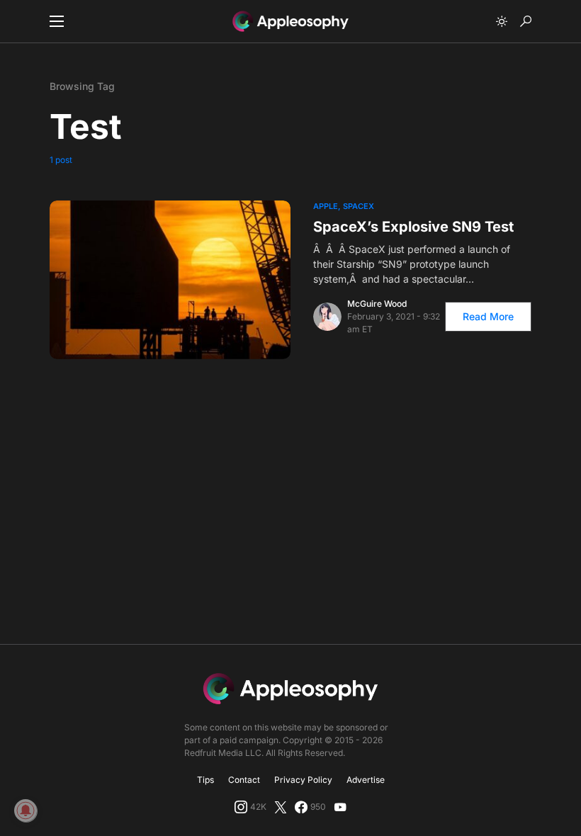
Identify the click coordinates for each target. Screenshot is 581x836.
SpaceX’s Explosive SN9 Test (413, 226)
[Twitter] (280, 807)
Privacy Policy (303, 779)
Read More (488, 316)
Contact (244, 779)
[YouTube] (340, 807)
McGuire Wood (377, 303)
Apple (325, 206)
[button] (57, 21)
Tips (205, 779)
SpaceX (358, 206)
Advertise (365, 779)
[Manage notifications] (25, 810)
